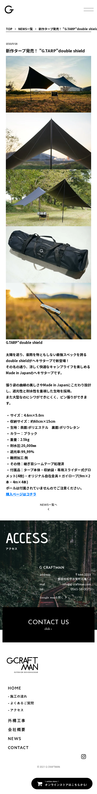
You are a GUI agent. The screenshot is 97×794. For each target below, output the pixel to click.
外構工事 (17, 720)
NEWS (14, 738)
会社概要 (17, 729)
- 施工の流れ (17, 696)
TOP (9, 29)
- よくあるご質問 (21, 703)
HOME (14, 688)
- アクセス (16, 710)
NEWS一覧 (25, 29)
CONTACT (18, 747)
